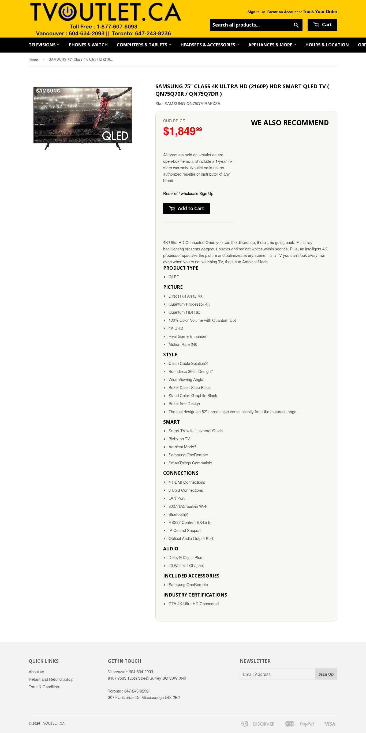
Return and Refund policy (51, 679)
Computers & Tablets (142, 45)
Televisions (43, 45)
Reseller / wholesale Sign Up (188, 193)
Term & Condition (44, 686)
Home (33, 59)
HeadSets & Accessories (208, 45)
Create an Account (282, 11)
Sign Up (326, 674)
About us (36, 671)
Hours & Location (327, 45)
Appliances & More (270, 45)
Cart (326, 24)
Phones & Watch (88, 45)
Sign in (254, 11)
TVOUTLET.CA (53, 723)
